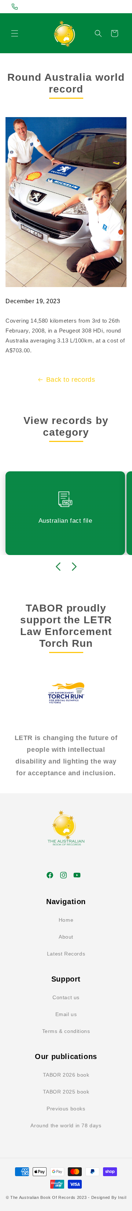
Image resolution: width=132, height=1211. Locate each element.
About (66, 937)
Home (66, 920)
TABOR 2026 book (66, 1075)
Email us (66, 1014)
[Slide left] (58, 567)
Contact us (66, 997)
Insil (122, 1197)
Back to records (70, 379)
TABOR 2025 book (66, 1092)
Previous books (66, 1109)
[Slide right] (74, 567)
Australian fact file (65, 520)
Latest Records (66, 954)
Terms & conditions (66, 1031)
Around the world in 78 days (65, 1125)
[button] (15, 33)
